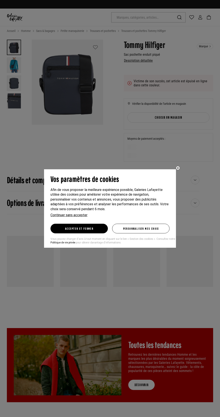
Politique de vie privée (62, 242)
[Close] (178, 168)
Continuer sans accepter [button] (68, 215)
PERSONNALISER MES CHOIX (141, 228)
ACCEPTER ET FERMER (79, 228)
